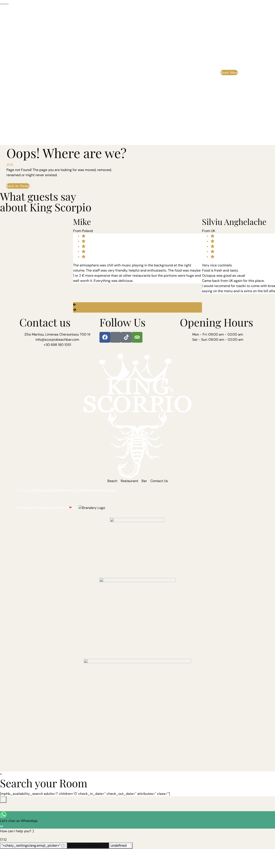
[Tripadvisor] (137, 337)
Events (25, 83)
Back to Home (17, 185)
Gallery (26, 100)
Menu (30, 34)
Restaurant (34, 17)
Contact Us (34, 133)
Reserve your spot (49, 116)
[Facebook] (104, 337)
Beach (24, 66)
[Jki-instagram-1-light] (115, 337)
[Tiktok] (126, 337)
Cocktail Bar (37, 49)
